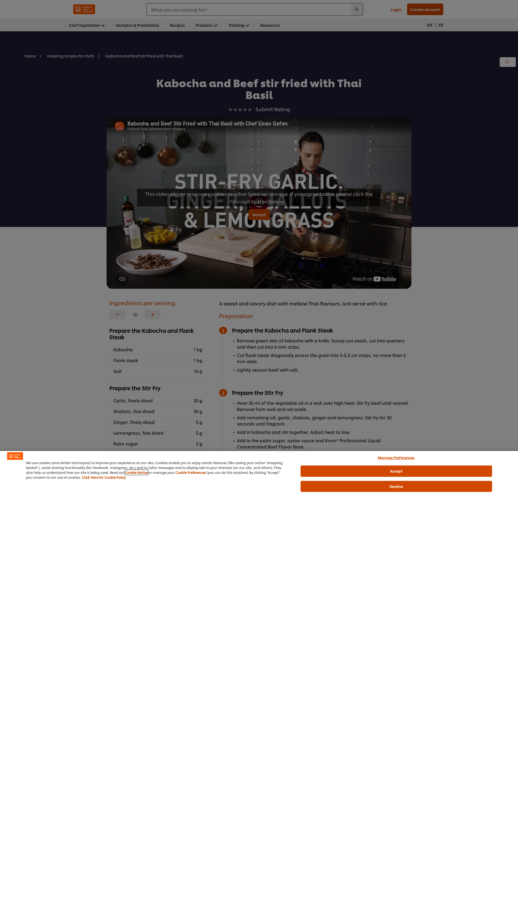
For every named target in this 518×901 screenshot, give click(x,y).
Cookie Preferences (190, 472)
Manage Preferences (396, 457)
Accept (396, 470)
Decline (396, 486)
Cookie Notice (136, 472)
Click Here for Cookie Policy (104, 477)
